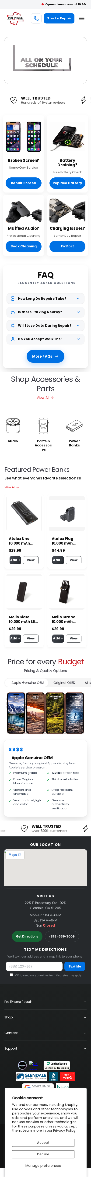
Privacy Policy (64, 1130)
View (31, 560)
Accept (43, 1142)
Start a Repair (59, 18)
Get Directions (27, 936)
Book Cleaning (23, 246)
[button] (82, 18)
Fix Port (67, 246)
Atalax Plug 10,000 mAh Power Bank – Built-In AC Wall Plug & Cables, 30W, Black (66, 541)
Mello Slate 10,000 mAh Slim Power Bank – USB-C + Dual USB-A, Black (24, 619)
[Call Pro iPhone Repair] (36, 18)
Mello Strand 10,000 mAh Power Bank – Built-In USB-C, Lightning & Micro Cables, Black (66, 619)
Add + (15, 560)
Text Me (75, 966)
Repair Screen (23, 183)
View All (43, 397)
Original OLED (64, 682)
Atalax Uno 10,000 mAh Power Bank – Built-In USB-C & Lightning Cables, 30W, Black (22, 541)
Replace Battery (67, 183)
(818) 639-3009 (62, 936)
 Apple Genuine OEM (26, 682)
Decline (43, 1154)
